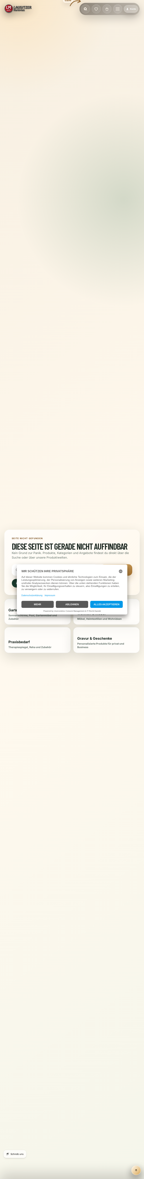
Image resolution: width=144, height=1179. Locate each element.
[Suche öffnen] (85, 8)
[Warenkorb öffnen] (107, 8)
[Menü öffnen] (117, 8)
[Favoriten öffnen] (96, 8)
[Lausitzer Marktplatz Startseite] (18, 9)
